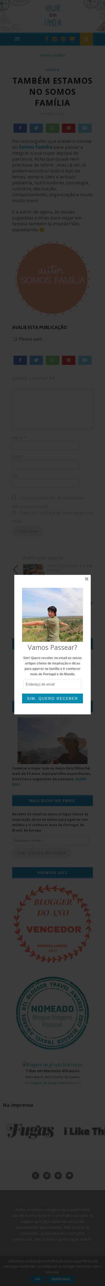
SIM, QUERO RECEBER (52, 698)
